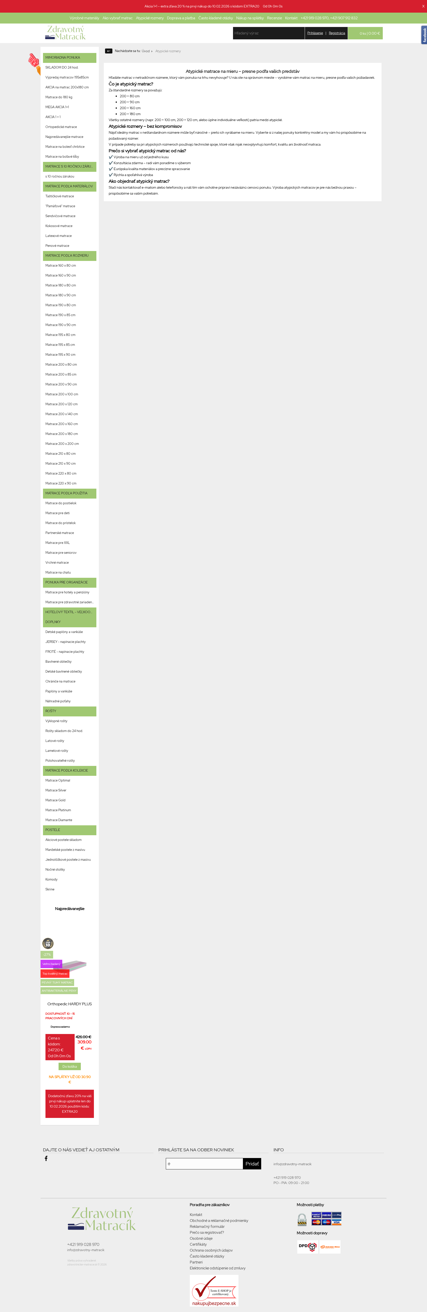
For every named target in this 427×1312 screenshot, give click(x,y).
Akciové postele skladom (63, 840)
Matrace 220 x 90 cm (60, 483)
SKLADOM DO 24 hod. (62, 67)
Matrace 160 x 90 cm (60, 275)
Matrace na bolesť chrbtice (65, 147)
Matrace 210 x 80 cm (60, 454)
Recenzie (274, 18)
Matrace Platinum (58, 810)
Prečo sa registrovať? (207, 1232)
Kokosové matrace (58, 226)
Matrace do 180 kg (58, 97)
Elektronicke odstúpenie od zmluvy (218, 1268)
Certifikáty (198, 1244)
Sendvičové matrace (60, 216)
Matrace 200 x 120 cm (61, 404)
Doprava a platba (181, 18)
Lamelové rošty (56, 751)
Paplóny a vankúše (58, 691)
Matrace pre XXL (57, 543)
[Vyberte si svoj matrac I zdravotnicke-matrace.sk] (66, 33)
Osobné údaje (201, 1238)
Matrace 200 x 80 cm (61, 364)
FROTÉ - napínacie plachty (64, 652)
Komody (51, 879)
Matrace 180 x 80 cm (60, 285)
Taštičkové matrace (59, 196)
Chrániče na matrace (60, 681)
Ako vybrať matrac (118, 18)
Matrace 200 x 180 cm (61, 434)
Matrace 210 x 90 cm (60, 463)
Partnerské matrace (59, 533)
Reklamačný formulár (207, 1226)
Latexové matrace (58, 236)
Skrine (49, 889)
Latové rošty (54, 741)
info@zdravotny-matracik (85, 1250)
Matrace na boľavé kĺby (62, 156)
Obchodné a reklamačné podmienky (219, 1220)
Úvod (146, 51)
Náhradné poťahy (58, 701)
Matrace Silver (55, 790)
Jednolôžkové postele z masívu (68, 860)
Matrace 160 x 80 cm (60, 265)
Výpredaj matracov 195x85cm (67, 77)
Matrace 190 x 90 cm (60, 325)
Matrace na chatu (58, 572)
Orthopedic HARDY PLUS (69, 1004)
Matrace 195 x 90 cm (60, 355)
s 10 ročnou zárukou (59, 176)
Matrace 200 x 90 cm (61, 384)
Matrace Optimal (57, 780)
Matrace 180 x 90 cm (60, 295)
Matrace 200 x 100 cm (61, 394)
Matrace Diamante (58, 820)
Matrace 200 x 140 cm (61, 414)
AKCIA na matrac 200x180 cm (67, 87)
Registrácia (337, 33)
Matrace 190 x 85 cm (60, 315)
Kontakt (291, 18)
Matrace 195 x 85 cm (60, 345)
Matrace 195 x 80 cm (60, 335)
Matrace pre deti (57, 513)
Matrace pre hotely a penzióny (67, 592)
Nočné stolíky (55, 869)
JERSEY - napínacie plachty (65, 642)
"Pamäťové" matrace (60, 206)
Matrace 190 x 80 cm (60, 305)
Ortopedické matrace (61, 127)
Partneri (196, 1262)
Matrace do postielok (60, 503)
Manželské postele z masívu (65, 850)
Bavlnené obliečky (58, 661)
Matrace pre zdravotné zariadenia (69, 602)
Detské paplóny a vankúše (64, 632)
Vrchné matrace (57, 562)
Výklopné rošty (56, 721)
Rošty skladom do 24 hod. (64, 731)
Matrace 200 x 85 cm (60, 374)
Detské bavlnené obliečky (63, 671)
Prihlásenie (315, 33)
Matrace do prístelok (60, 523)
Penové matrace (57, 246)
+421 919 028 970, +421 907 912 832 (329, 18)
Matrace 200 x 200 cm (62, 444)
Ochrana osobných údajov (211, 1250)
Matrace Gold (55, 800)
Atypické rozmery (150, 18)
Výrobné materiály (84, 18)
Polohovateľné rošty (60, 760)
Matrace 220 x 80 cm (60, 473)
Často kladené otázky (215, 18)
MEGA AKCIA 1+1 (57, 107)
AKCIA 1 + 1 (53, 117)
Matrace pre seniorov (61, 553)
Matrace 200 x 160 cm (61, 424)
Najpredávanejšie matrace (64, 137)
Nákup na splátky (250, 18)
